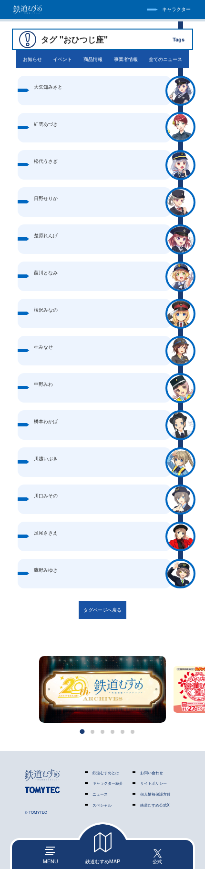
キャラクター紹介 (107, 783)
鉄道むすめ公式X (155, 805)
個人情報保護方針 (155, 794)
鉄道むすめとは (105, 772)
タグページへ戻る (102, 609)
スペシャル (102, 805)
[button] (82, 731)
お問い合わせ (151, 772)
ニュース (100, 794)
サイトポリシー (153, 783)
